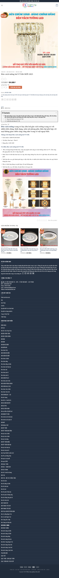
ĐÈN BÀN (3, 339)
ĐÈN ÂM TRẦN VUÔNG (6, 336)
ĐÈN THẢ (3, 475)
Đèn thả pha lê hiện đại (6, 492)
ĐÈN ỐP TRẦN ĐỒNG (5, 442)
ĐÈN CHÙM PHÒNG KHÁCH (6, 383)
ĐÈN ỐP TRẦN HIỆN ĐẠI (6, 444)
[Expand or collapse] (56, 113)
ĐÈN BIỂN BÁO (4, 347)
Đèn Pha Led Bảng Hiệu (6, 456)
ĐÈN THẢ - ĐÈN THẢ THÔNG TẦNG (8, 478)
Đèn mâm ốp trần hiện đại (6, 417)
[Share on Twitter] (7, 99)
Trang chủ (3, 72)
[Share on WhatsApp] (2, 99)
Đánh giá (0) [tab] (7, 108)
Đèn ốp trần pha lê (5, 450)
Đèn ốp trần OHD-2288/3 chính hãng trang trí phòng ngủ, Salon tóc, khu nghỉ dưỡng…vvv (48, 250)
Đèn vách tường (46, 95)
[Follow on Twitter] (28, 273)
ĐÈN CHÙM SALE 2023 (6, 386)
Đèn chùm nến (4, 369)
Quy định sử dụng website (6, 311)
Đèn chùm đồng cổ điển (6, 364)
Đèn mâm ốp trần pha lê (6, 419)
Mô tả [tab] (2, 108)
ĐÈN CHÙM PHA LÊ (5, 378)
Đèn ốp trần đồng (4, 439)
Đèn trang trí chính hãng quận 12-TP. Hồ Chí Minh (26, 95)
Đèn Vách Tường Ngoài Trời (7, 542)
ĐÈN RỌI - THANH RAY (6, 467)
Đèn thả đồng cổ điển (5, 483)
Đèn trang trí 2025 (14, 95)
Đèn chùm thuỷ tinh (5, 392)
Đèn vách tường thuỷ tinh (6, 545)
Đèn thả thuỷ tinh (5, 500)
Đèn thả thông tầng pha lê (7, 497)
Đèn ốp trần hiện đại (5, 447)
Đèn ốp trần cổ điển (5, 433)
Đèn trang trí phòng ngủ (39, 95)
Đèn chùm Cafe (4, 350)
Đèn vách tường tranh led (6, 547)
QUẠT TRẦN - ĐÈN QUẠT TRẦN (7, 558)
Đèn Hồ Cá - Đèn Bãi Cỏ (6, 400)
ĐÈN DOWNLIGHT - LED (6, 395)
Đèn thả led (3, 489)
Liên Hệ (2, 306)
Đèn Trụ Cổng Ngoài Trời (6, 514)
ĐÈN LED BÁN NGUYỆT (6, 403)
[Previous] (1, 242)
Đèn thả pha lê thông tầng (7, 495)
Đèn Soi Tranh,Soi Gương (6, 472)
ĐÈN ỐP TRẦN (4, 428)
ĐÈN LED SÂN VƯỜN (5, 408)
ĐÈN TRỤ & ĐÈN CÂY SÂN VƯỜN (8, 511)
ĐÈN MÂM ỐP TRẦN (5, 414)
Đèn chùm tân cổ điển (6, 389)
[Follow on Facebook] (23, 273)
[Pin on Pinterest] (13, 99)
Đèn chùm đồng (4, 361)
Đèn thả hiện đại (4, 486)
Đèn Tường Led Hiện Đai (6, 522)
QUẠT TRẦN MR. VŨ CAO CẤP (7, 561)
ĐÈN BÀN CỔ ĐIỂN (5, 344)
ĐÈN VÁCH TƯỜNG (19, 72)
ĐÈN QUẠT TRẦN (4, 464)
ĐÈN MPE (3, 422)
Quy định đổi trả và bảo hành (7, 308)
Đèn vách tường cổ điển (6, 531)
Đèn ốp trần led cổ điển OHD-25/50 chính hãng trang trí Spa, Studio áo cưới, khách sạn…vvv (9, 250)
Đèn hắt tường (4, 397)
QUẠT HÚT (3, 556)
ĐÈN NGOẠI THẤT (4, 425)
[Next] (58, 242)
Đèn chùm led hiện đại (6, 367)
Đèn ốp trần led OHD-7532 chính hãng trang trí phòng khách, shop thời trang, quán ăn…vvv (29, 250)
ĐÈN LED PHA (4, 406)
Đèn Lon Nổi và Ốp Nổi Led (6, 411)
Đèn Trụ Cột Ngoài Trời (6, 517)
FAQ (2, 300)
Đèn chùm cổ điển (5, 358)
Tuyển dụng (3, 317)
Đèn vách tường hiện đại (6, 539)
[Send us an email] (30, 273)
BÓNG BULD (3, 325)
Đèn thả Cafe (4, 481)
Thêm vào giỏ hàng (15, 87)
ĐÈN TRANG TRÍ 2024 (6, 506)
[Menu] (2, 5)
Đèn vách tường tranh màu (7, 550)
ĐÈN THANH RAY (4, 503)
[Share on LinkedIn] (15, 99)
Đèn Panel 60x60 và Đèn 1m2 (7, 453)
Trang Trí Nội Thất (5, 314)
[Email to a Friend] (10, 99)
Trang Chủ (12, 569)
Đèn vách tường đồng (5, 536)
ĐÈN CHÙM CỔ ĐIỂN (5, 353)
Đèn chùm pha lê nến (5, 381)
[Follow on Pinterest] (33, 273)
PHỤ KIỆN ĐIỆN (4, 553)
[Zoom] (3, 66)
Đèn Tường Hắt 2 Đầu (5, 519)
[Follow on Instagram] (25, 273)
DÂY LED (3, 328)
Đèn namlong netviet (6, 95)
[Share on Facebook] (5, 99)
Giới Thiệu (3, 303)
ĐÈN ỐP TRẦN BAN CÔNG (6, 431)
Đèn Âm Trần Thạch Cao (6, 331)
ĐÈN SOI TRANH (4, 470)
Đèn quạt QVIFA (4, 461)
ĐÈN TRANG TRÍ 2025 (10, 72)
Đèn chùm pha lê (4, 372)
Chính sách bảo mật (5, 297)
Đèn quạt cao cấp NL (5, 458)
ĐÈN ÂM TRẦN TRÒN (5, 333)
